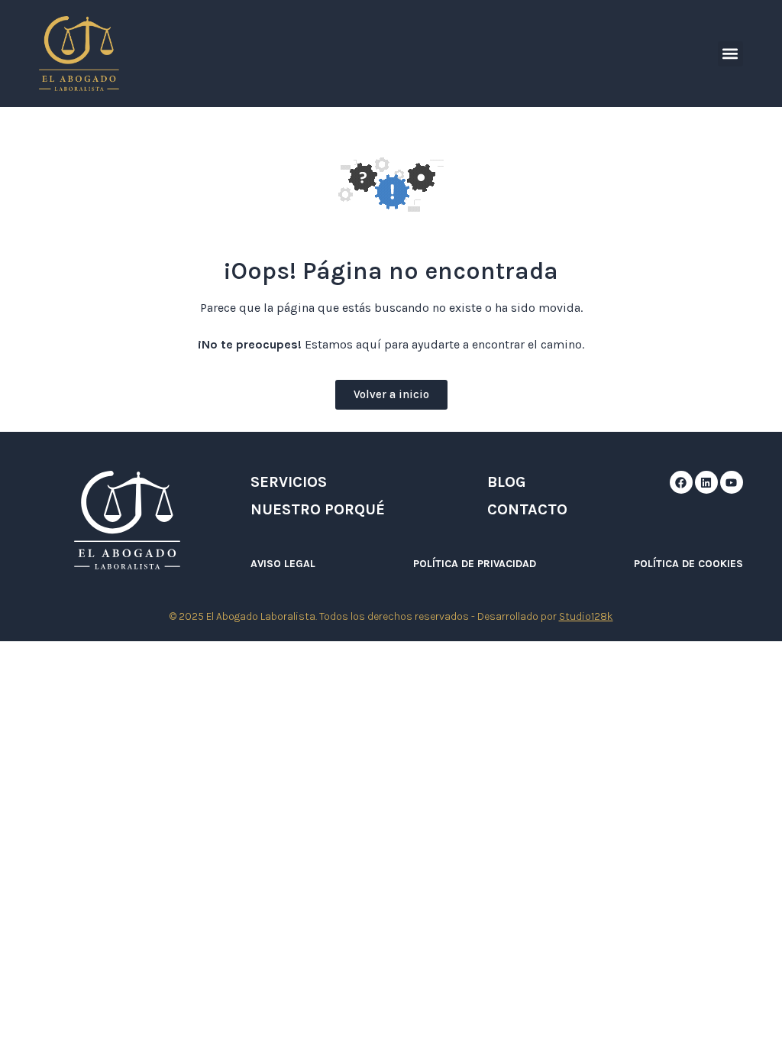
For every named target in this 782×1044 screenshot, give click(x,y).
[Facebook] (681, 482)
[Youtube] (731, 482)
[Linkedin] (706, 482)
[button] (730, 53)
